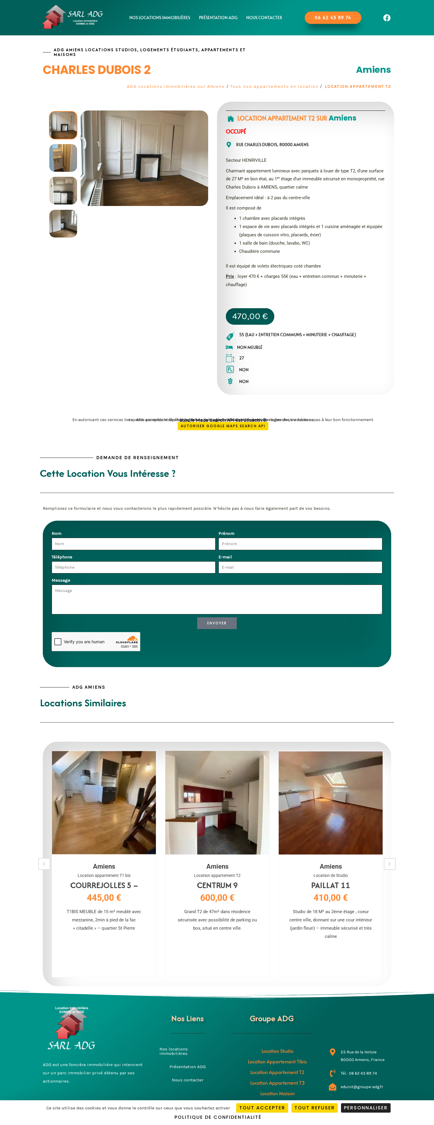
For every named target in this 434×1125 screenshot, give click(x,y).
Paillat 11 (330, 885)
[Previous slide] (44, 864)
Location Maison (277, 1093)
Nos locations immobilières (159, 17)
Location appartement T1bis (277, 1061)
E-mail (225, 557)
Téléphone (62, 557)
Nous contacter (264, 17)
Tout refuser (314, 1107)
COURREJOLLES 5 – (104, 885)
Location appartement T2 (358, 86)
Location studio (277, 1051)
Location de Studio (331, 875)
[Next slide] (390, 864)
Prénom (226, 533)
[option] (63, 125)
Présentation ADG (218, 17)
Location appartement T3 (277, 1082)
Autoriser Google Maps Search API (223, 425)
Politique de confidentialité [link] (218, 1117)
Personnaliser (366, 1107)
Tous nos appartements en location (274, 86)
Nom (56, 533)
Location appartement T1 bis (104, 875)
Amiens (373, 69)
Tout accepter (262, 1107)
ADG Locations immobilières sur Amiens (176, 86)
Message (61, 580)
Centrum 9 (217, 885)
